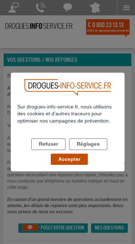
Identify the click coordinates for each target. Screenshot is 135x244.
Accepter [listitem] (69, 159)
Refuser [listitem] (48, 144)
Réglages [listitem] (88, 144)
